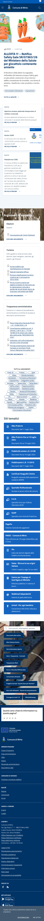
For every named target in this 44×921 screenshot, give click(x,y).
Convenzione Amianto (13, 676)
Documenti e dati (7, 767)
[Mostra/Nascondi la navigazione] (2, 7)
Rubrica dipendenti (7, 861)
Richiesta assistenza (8, 854)
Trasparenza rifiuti (12, 663)
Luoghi (3, 813)
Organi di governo (7, 750)
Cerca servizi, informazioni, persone (22, 628)
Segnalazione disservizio (9, 858)
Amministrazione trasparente (11, 865)
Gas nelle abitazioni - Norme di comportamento (21, 690)
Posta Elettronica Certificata (11, 837)
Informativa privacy (8, 868)
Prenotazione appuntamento (11, 851)
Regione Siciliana (7, 2)
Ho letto (37, 917)
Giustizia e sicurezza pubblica (11, 779)
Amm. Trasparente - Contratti (15, 656)
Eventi (3, 810)
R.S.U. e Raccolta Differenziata (16, 670)
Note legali (5, 871)
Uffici (3, 757)
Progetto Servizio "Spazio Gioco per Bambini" (20, 683)
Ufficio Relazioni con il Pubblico (12, 835)
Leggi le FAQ (5, 847)
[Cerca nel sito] (39, 7)
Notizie (3, 791)
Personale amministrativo (10, 764)
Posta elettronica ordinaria (10, 840)
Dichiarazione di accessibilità (11, 875)
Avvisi (3, 798)
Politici (3, 760)
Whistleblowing (30, 697)
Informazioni (23, 917)
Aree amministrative (8, 754)
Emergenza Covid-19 (13, 697)
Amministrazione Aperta (14, 649)
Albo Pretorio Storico (12, 642)
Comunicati (5, 794)
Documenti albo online (13, 635)
